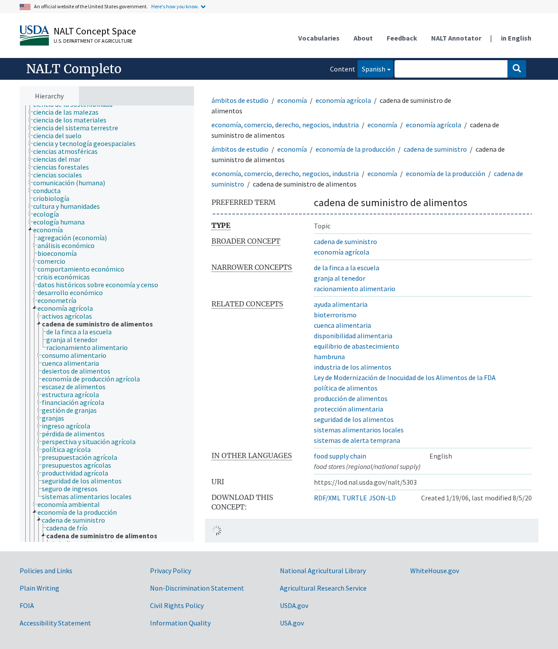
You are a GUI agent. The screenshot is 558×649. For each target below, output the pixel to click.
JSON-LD (382, 497)
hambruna (329, 356)
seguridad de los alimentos (354, 419)
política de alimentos (346, 388)
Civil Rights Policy (177, 605)
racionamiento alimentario (354, 288)
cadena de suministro (435, 149)
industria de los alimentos (352, 367)
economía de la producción (355, 149)
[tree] (107, 323)
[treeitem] (69, 112)
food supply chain (340, 456)
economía (292, 100)
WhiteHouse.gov (434, 570)
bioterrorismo (335, 314)
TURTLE (354, 497)
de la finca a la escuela (346, 267)
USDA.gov (294, 605)
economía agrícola (343, 100)
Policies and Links (46, 570)
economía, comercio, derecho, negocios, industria (285, 124)
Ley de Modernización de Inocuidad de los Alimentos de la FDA (405, 377)
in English (516, 38)
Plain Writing (39, 588)
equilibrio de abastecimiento (356, 346)
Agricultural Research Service (323, 588)
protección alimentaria (348, 408)
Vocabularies (319, 38)
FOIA (27, 605)
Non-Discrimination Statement (197, 588)
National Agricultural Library (323, 570)
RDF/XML (327, 497)
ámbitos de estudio (240, 100)
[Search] (516, 69)
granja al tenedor (339, 278)
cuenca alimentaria (342, 325)
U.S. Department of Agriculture (93, 40)
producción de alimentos (351, 398)
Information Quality (180, 622)
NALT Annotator (456, 38)
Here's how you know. (175, 6)
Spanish (371, 68)
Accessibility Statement (55, 622)
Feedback (402, 38)
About (363, 38)
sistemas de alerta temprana (357, 440)
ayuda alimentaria (340, 304)
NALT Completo (74, 69)
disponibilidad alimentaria (353, 335)
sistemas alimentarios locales (359, 429)
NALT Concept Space (95, 31)
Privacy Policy (170, 570)
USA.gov (292, 622)
